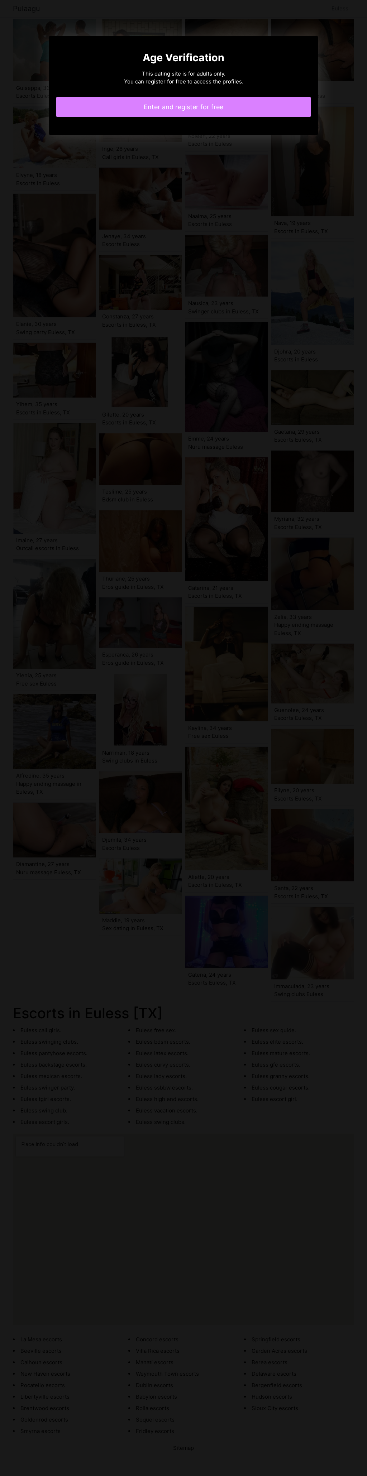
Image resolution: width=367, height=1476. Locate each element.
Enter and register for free (183, 107)
